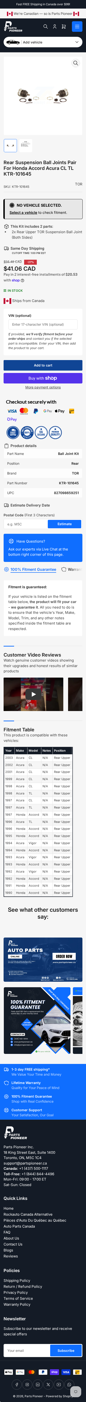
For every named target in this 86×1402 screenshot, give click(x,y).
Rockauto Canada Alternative (28, 1214)
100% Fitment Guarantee (33, 569)
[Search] (45, 26)
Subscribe (66, 1350)
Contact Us (13, 1244)
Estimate (65, 524)
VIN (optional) (19, 315)
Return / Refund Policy (23, 1286)
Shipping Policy (17, 1280)
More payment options (43, 387)
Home (9, 1208)
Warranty (76, 569)
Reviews (11, 1256)
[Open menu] (77, 26)
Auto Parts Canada (19, 1226)
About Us (11, 1238)
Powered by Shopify (59, 1396)
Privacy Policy (16, 1292)
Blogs (8, 1250)
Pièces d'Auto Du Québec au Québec (35, 1220)
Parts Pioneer (34, 1396)
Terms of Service (18, 1298)
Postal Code (29, 515)
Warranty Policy (17, 1304)
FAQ (7, 1232)
